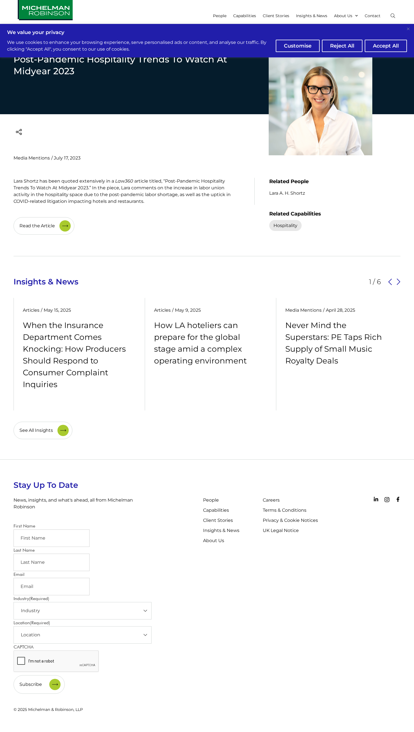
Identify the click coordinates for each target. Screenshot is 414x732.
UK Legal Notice (281, 530)
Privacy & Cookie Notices (290, 520)
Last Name (24, 550)
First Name (24, 526)
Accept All (386, 46)
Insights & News (311, 15)
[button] (390, 282)
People (219, 15)
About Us (343, 15)
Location (32, 622)
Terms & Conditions (284, 510)
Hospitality (285, 225)
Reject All (342, 46)
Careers (271, 500)
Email (19, 574)
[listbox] (83, 610)
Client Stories (276, 15)
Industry (31, 598)
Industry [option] (30, 610)
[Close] (408, 28)
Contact (372, 15)
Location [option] (30, 634)
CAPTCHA (24, 647)
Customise (297, 46)
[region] (207, 40)
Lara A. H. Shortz (287, 193)
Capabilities (244, 15)
